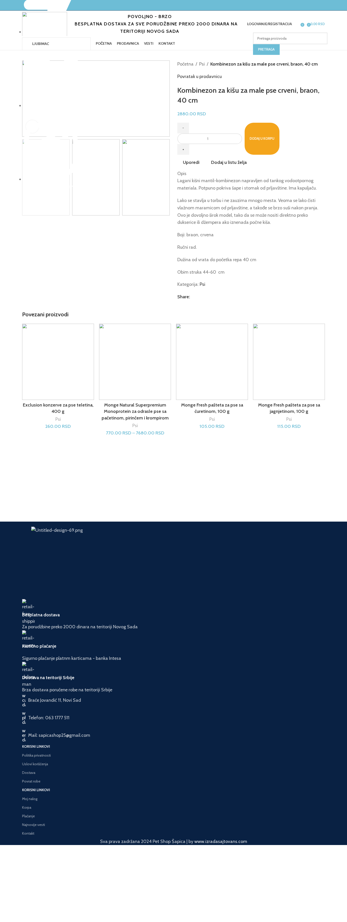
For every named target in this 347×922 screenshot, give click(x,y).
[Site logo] (44, 24)
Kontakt (28, 833)
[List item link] (173, 718)
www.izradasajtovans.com (220, 841)
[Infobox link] (173, 615)
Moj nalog (29, 798)
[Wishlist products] (296, 24)
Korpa (26, 807)
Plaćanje (28, 816)
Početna (185, 64)
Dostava (28, 772)
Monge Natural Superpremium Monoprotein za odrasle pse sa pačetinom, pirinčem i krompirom (135, 411)
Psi (202, 64)
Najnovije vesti (33, 824)
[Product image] (135, 362)
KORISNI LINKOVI (36, 746)
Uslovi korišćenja (35, 764)
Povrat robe (31, 781)
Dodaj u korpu (262, 138)
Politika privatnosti (36, 755)
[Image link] (137, 536)
